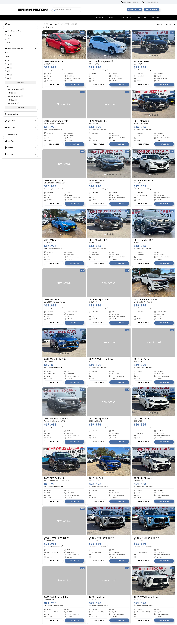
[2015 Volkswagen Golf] (108, 44)
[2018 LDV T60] (64, 282)
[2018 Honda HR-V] (153, 163)
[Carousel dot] (60, 55)
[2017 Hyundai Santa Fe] (64, 401)
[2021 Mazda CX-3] (108, 104)
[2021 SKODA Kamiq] (64, 461)
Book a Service (151, 9)
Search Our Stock (134, 9)
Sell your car (126, 17)
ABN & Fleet (142, 17)
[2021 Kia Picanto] (153, 461)
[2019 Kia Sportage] (108, 401)
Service (112, 17)
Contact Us (74, 85)
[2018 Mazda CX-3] (108, 223)
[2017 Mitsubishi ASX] (64, 342)
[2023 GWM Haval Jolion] (108, 342)
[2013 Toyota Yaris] (64, 44)
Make (6, 53)
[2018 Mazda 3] (153, 104)
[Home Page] (33, 9)
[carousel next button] (83, 45)
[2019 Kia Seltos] (108, 461)
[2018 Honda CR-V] (64, 163)
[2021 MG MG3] (153, 44)
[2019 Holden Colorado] (153, 282)
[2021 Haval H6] (108, 580)
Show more (20, 82)
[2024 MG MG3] (64, 223)
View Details (54, 85)
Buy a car (99, 17)
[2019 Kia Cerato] (153, 342)
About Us (155, 17)
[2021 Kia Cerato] (108, 163)
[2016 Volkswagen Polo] (64, 104)
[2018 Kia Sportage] (108, 282)
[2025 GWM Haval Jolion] (64, 521)
